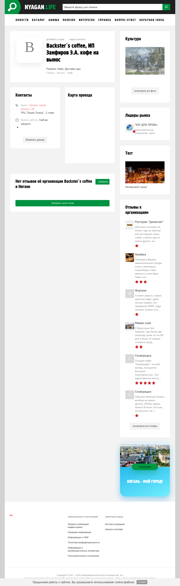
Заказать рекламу (114, 529)
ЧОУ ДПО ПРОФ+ (146, 124)
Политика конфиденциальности (84, 542)
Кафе (60, 68)
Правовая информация (79, 532)
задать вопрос (77, 39)
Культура (133, 39)
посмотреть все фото (145, 91)
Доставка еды (73, 68)
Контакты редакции (115, 524)
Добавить (103, 181)
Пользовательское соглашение (83, 556)
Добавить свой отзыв (62, 203)
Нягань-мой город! (136, 186)
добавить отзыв (55, 39)
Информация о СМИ (78, 537)
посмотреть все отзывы (145, 426)
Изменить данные (35, 139)
